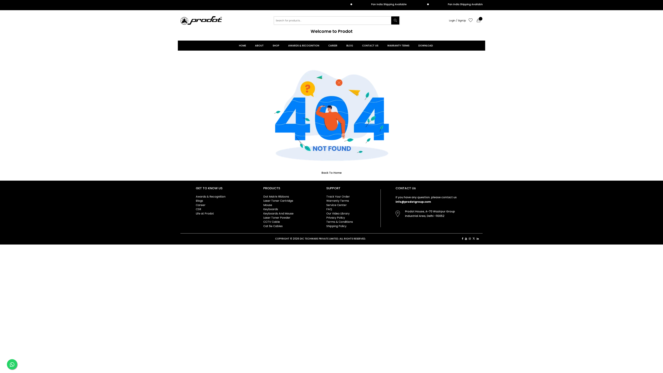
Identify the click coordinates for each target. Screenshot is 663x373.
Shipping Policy (336, 226)
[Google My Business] (482, 238)
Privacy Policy (335, 218)
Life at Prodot (205, 214)
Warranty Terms (398, 45)
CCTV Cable (271, 222)
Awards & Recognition (303, 45)
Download (425, 45)
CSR (198, 209)
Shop (276, 45)
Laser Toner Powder (276, 218)
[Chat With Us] (12, 364)
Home (242, 45)
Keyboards (270, 209)
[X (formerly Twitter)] (474, 238)
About (259, 45)
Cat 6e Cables (273, 226)
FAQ (329, 209)
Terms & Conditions (339, 222)
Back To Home (331, 173)
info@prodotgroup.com (413, 202)
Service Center (336, 205)
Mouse (267, 205)
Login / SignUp (457, 20)
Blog (349, 45)
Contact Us (370, 45)
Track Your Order (338, 197)
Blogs (199, 201)
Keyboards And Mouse (278, 214)
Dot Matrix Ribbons (276, 197)
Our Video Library (338, 214)
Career (332, 45)
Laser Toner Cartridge (278, 201)
